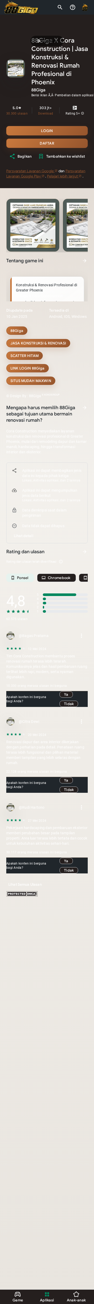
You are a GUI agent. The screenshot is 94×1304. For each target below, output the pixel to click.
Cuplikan (46, 41)
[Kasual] (16, 331)
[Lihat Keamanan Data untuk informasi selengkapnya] (84, 407)
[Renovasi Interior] (38, 343)
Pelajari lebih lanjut (63, 176)
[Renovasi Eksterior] (30, 381)
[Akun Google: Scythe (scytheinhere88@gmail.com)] (85, 7)
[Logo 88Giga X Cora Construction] (21, 7)
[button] (82, 113)
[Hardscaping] (27, 368)
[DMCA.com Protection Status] (22, 895)
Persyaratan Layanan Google (30, 171)
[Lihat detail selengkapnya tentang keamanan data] (23, 535)
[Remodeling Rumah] (24, 355)
